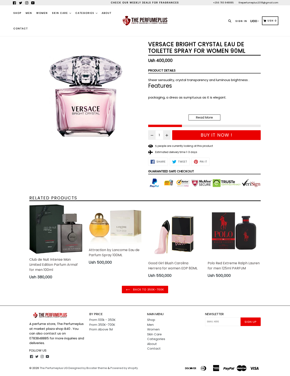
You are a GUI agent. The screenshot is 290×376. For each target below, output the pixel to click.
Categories (85, 13)
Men (29, 13)
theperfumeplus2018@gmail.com (258, 2)
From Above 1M (101, 329)
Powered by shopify (124, 368)
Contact (20, 28)
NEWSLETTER (214, 314)
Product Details (162, 70)
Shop (17, 13)
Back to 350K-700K (148, 289)
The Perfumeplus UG (54, 368)
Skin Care (60, 13)
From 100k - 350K (102, 319)
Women (42, 13)
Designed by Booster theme (87, 368)
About (106, 13)
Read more (204, 117)
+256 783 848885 (223, 2)
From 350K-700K (102, 324)
